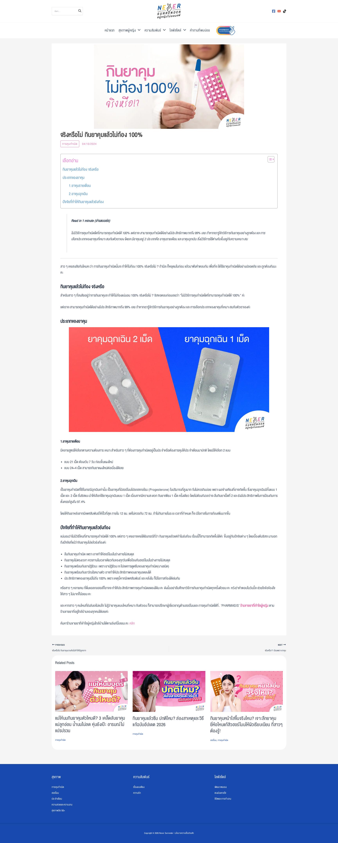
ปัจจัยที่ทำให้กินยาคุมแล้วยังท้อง (83, 202)
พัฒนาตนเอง (221, 787)
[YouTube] (279, 11)
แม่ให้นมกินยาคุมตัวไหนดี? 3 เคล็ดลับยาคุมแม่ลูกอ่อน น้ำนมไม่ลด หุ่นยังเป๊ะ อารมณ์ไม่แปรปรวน (90, 724)
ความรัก (137, 793)
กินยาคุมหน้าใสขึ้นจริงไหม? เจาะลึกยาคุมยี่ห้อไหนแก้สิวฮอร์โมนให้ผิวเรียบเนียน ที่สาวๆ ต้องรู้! (246, 725)
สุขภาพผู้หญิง (127, 30)
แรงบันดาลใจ (220, 793)
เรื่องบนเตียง (138, 787)
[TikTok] (284, 11)
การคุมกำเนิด (69, 144)
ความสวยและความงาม (62, 805)
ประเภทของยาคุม (73, 178)
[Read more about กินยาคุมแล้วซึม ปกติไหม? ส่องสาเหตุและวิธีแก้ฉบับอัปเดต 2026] (169, 691)
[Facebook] (273, 11)
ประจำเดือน (57, 799)
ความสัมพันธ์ (153, 30)
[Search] (80, 11)
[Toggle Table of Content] (269, 159)
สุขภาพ (56, 777)
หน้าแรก (110, 30)
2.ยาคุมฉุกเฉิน (78, 194)
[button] (138, 30)
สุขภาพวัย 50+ (58, 810)
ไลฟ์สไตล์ (175, 30)
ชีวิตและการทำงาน (223, 799)
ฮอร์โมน (213, 740)
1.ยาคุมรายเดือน (80, 186)
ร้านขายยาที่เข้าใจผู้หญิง (254, 605)
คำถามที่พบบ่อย (200, 30)
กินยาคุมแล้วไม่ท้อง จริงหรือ (81, 169)
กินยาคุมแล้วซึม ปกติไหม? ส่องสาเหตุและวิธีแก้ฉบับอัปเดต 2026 (168, 721)
